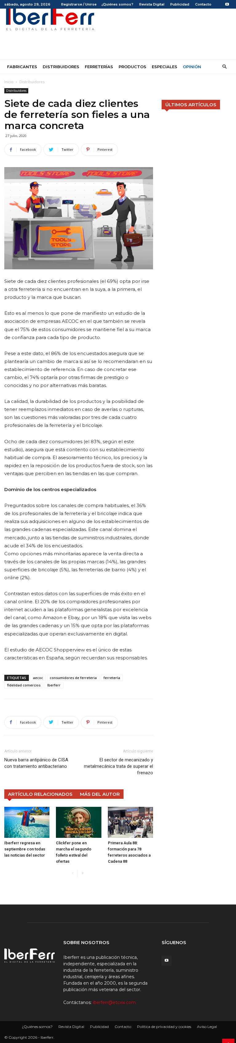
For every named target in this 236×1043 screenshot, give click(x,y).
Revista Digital (151, 4)
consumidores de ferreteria (73, 677)
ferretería (112, 677)
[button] (224, 67)
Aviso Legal (207, 1026)
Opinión (192, 66)
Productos (132, 66)
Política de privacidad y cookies (164, 1026)
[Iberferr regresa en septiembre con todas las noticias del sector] (26, 822)
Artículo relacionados (40, 794)
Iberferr (54, 685)
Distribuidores (61, 66)
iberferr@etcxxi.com (114, 1002)
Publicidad (179, 4)
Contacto (203, 4)
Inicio (9, 81)
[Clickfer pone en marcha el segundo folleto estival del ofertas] (78, 822)
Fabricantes (22, 66)
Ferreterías (99, 66)
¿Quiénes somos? (117, 4)
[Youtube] (227, 4)
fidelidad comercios (24, 685)
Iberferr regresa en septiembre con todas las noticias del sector (24, 849)
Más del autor (100, 794)
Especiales (164, 66)
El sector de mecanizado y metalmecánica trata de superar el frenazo (118, 766)
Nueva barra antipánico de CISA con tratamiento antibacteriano (36, 763)
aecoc (38, 677)
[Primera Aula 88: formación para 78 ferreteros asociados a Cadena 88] (130, 822)
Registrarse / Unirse (78, 4)
